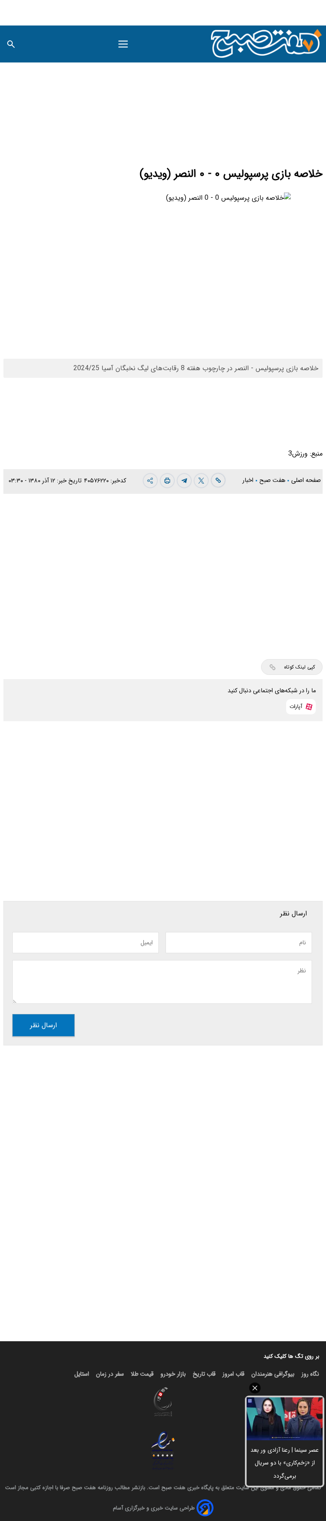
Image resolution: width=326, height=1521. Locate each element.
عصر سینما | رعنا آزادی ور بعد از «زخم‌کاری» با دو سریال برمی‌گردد (284, 1463)
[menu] (123, 44)
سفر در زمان (110, 1374)
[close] (285, 1388)
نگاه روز (310, 1374)
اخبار (248, 480)
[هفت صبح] (267, 44)
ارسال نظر (43, 1025)
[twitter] (201, 480)
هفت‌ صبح (273, 480)
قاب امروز (233, 1374)
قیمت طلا (142, 1374)
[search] (11, 44)
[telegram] (184, 480)
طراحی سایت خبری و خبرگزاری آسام (154, 1508)
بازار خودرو (173, 1374)
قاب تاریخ (204, 1374)
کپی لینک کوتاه (299, 667)
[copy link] (218, 480)
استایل (81, 1374)
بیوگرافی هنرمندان (273, 1374)
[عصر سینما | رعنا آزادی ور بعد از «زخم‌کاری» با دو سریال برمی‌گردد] (285, 1418)
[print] (167, 480)
